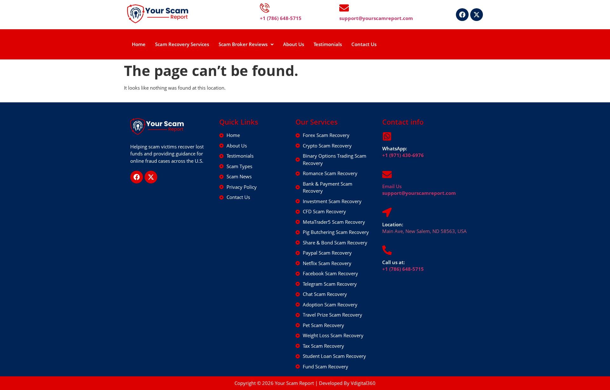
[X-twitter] (476, 14)
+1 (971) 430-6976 (403, 155)
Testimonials (328, 44)
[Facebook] (462, 14)
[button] (246, 44)
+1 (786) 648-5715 (403, 269)
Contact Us (363, 44)
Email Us (392, 186)
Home (139, 44)
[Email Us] (387, 174)
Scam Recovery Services (182, 44)
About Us (293, 44)
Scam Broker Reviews (243, 44)
